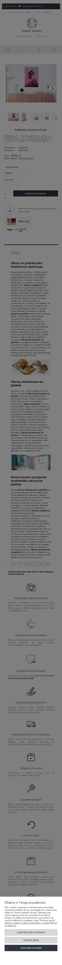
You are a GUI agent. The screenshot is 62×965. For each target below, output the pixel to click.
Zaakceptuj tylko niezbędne (31, 932)
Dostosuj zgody (31, 940)
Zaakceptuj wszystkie (31, 948)
